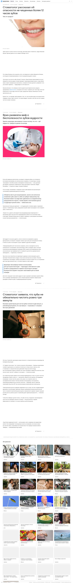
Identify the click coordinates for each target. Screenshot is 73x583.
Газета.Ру (14, 112)
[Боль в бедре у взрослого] (62, 555)
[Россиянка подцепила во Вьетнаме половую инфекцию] (62, 504)
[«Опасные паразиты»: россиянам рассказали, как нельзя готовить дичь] (28, 487)
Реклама (9, 582)
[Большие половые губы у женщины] (28, 453)
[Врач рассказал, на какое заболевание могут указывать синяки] (45, 453)
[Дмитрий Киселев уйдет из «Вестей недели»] (45, 504)
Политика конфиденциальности (66, 582)
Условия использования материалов (38, 582)
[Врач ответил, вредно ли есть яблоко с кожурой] (11, 555)
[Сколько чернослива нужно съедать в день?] (45, 555)
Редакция (30, 582)
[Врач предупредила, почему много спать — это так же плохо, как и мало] (11, 572)
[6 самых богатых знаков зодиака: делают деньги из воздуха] (11, 538)
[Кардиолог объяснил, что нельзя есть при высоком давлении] (45, 470)
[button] (24, 33)
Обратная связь (47, 582)
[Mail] (1, 1)
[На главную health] (5, 1)
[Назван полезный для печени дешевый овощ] (28, 538)
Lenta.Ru (15, 4)
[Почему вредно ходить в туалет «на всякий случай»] (62, 572)
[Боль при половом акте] (62, 453)
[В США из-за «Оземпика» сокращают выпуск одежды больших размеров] (28, 555)
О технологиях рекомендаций (55, 582)
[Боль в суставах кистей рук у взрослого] (45, 538)
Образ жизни (21, 4)
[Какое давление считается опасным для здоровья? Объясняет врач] (11, 453)
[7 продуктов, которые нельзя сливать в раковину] (45, 572)
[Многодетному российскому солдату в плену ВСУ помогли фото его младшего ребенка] (62, 487)
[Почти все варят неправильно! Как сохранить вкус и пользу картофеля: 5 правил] (45, 521)
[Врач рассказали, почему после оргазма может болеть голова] (45, 487)
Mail (1, 582)
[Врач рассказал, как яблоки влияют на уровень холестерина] (28, 470)
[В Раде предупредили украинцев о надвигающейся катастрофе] (11, 504)
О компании (5, 582)
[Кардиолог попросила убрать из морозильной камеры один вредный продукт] (11, 470)
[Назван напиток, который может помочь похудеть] (11, 487)
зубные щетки (12, 89)
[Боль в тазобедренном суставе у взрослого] (28, 572)
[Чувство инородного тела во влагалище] (28, 521)
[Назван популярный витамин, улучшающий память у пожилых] (62, 470)
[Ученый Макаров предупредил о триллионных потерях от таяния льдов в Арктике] (62, 538)
